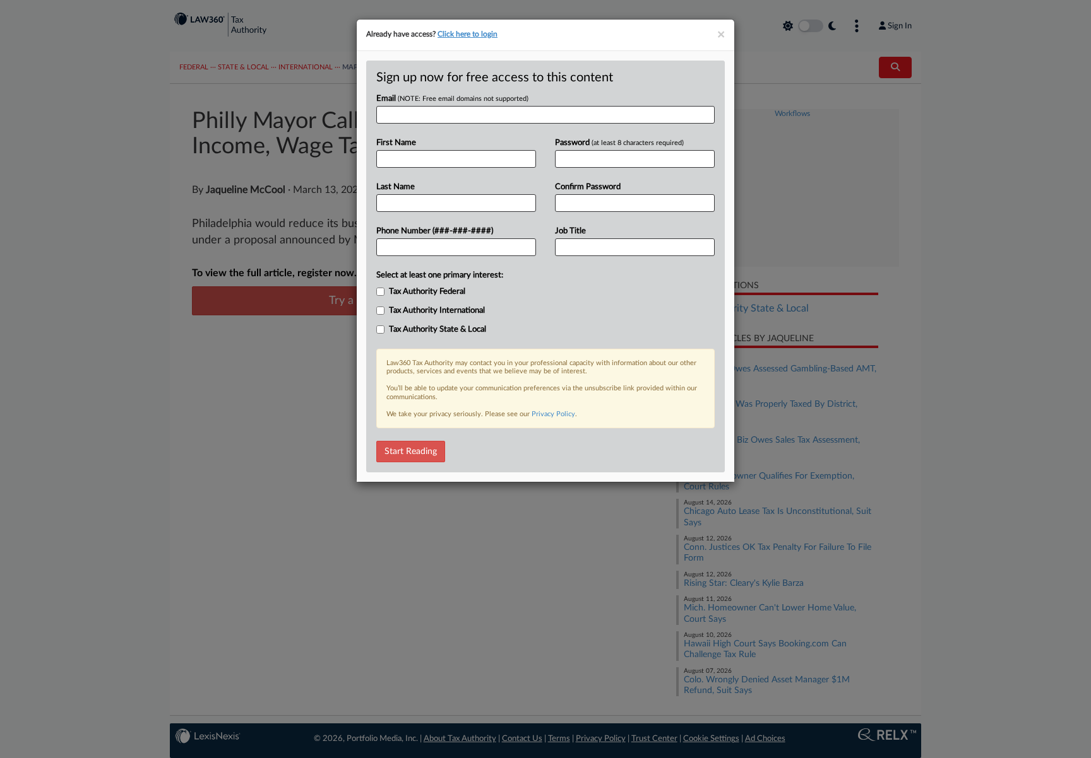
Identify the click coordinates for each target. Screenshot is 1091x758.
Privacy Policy (553, 414)
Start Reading (411, 451)
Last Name (395, 187)
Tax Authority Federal (427, 292)
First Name (396, 143)
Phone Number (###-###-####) (434, 231)
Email (452, 99)
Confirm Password (588, 187)
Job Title (570, 231)
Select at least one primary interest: (439, 275)
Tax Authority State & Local (437, 329)
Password (619, 143)
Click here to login (468, 34)
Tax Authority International (437, 310)
